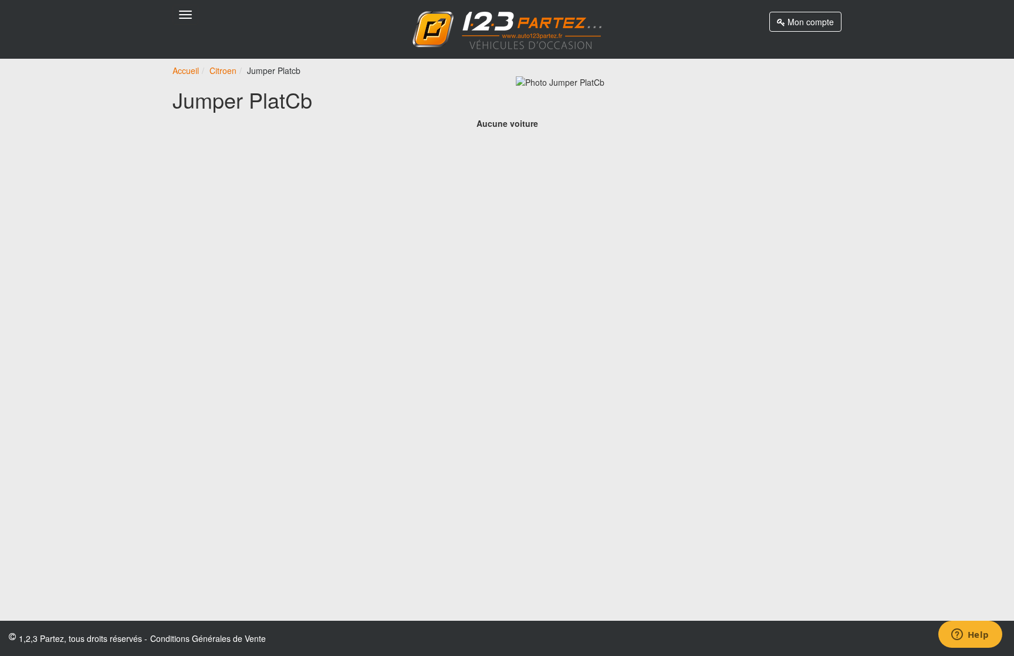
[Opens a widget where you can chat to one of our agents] (970, 635)
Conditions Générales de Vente (208, 638)
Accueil (186, 70)
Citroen (222, 70)
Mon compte (809, 22)
